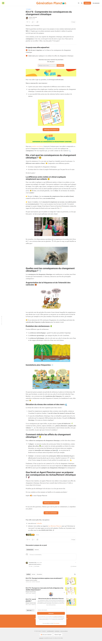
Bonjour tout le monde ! (31, 580)
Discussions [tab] (39, 574)
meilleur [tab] (28, 574)
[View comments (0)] (39, 583)
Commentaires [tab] (30, 549)
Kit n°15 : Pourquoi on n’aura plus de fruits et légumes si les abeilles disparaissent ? (44, 589)
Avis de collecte (64, 631)
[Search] (78, 3)
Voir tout (29, 610)
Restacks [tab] (37, 549)
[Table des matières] (1, 320)
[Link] (24, 47)
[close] (64, 592)
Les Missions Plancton (54, 526)
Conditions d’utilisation (58, 616)
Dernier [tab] (33, 574)
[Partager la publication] (81, 3)
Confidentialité (50, 631)
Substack (41, 638)
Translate (28, 9)
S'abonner (87, 3)
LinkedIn (39, 523)
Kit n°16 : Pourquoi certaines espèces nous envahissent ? (44, 578)
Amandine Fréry (32, 562)
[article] (51, 581)
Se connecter (96, 3)
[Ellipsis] (75, 562)
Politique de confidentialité (57, 619)
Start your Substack (47, 634)
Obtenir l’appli (57, 634)
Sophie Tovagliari (33, 17)
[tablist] (33, 549)
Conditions (57, 631)
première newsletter (37, 146)
